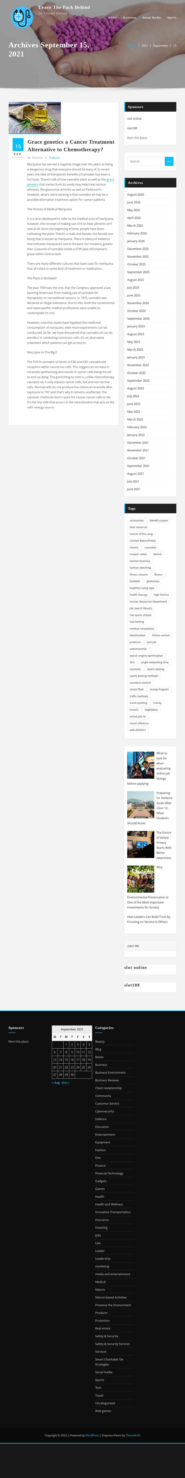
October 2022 (136, 373)
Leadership (102, 1259)
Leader (100, 1251)
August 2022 (135, 388)
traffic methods (139, 696)
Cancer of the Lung (141, 534)
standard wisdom (140, 682)
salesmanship (138, 648)
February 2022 (137, 427)
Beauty (100, 1042)
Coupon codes (138, 554)
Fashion (100, 1150)
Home (112, 17)
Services (100, 1352)
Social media (152, 17)
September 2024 (138, 319)
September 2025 (138, 272)
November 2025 (138, 257)
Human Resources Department (148, 601)
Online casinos (161, 635)
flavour (158, 574)
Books (99, 1057)
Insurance (102, 1220)
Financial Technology (109, 1173)
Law (97, 1243)
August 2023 (135, 334)
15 (175, 46)
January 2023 (136, 357)
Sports (172, 17)
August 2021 (135, 474)
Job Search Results (141, 608)
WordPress (92, 1435)
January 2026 (136, 241)
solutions (135, 669)
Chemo (134, 547)
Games (100, 1189)
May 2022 (133, 412)
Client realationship (108, 1088)
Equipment (102, 1142)
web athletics (138, 730)
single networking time (155, 662)
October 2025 (136, 264)
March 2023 (135, 350)
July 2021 (133, 481)
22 (66, 1067)
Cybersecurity (104, 1111)
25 (83, 1067)
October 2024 (136, 311)
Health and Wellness (109, 1204)
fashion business (140, 561)
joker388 (133, 946)
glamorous (153, 581)
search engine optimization (146, 655)
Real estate (102, 1328)
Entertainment (105, 1135)
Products (54, 157)
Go (169, 161)
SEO (132, 662)
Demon (157, 554)
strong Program (159, 689)
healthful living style (142, 588)
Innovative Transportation (113, 1212)
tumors (134, 709)
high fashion (161, 594)
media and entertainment (112, 1274)
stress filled (137, 689)
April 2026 (134, 218)
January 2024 (136, 326)
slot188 (132, 128)
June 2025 (133, 295)
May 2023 (133, 342)
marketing (102, 1266)
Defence (100, 1119)
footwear (135, 581)
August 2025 (135, 280)
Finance (100, 1166)
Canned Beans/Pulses (143, 540)
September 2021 (138, 466)
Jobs (98, 1235)
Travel (99, 1395)
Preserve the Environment (113, 1305)
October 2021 (136, 458)
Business (129, 17)
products (135, 642)
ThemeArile (133, 1435)
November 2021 (138, 450)
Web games (103, 1411)
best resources (139, 527)
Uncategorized (105, 1403)
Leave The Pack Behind (64, 7)
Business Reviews (107, 1080)
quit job (151, 642)
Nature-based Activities (111, 1297)
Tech (98, 1388)
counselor (150, 547)
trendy (158, 703)
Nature (100, 1290)
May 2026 (133, 210)
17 (77, 1060)
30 (72, 1075)
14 (60, 1060)
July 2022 (133, 396)
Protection (102, 1321)
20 (54, 1067)
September (160, 46)
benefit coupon (159, 520)
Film (98, 1158)
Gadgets (101, 1181)
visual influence (139, 723)
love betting (137, 621)
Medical (100, 1282)
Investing (101, 1228)
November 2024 (138, 303)
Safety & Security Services (112, 1344)
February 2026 (137, 233)
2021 (145, 46)
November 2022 (138, 365)
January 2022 (136, 435)
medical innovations (142, 628)
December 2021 (138, 443)
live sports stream (140, 615)
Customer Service (107, 1104)
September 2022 (138, 381)
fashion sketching (140, 567)
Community (103, 1096)
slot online (134, 119)
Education (102, 1127)
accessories (137, 520)
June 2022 (133, 404)
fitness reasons (139, 574)
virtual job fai (138, 716)
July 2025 (133, 288)
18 (83, 1060)
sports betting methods (144, 676)
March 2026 (135, 226)
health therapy (139, 594)
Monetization (138, 635)
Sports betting (155, 669)
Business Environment (110, 1073)
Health (99, 1197)
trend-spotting (138, 703)
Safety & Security (106, 1336)
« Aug (56, 1083)
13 (54, 1060)
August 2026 (135, 195)
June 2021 (133, 489)
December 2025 (138, 249)
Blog (98, 1049)
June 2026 (133, 202)
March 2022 (135, 419)
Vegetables (151, 709)
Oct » (65, 1083)
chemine (35, 157)
